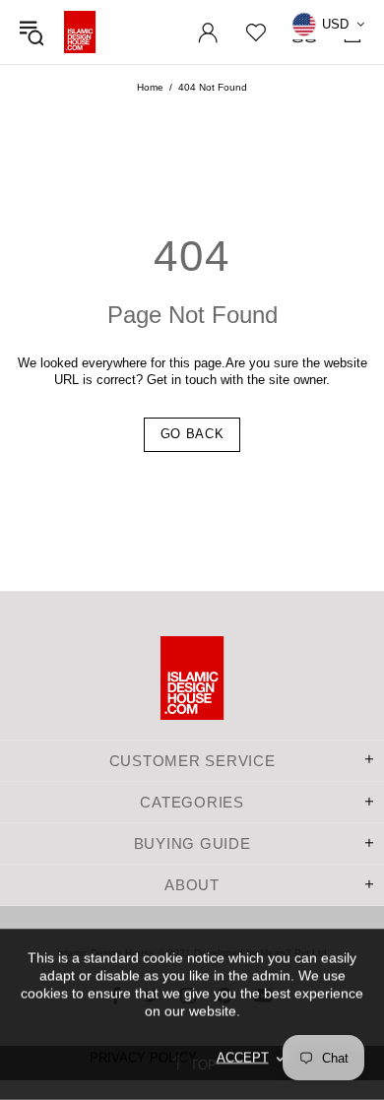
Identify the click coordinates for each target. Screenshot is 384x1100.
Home (150, 87)
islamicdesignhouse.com (79, 32)
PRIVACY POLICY (143, 1057)
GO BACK (192, 433)
